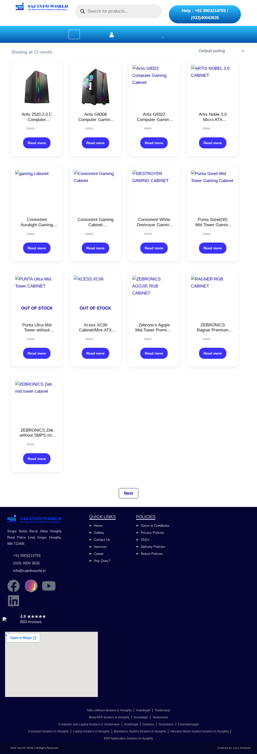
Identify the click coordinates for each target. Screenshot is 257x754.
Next (128, 493)
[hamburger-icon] (74, 34)
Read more (37, 143)
